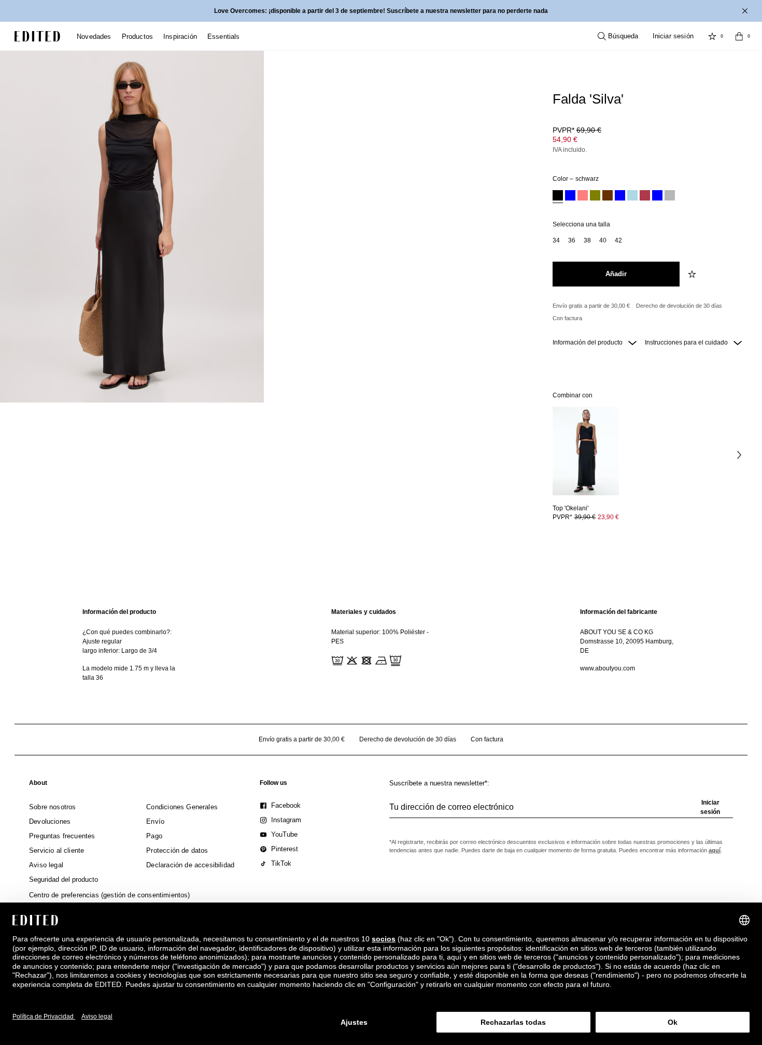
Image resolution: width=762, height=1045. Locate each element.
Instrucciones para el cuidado (687, 342)
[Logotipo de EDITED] (37, 36)
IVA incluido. (570, 149)
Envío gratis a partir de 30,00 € (591, 306)
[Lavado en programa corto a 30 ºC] (336, 659)
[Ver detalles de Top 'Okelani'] (586, 451)
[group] (561, 811)
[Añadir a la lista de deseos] (693, 274)
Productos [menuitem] (137, 36)
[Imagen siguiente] (739, 454)
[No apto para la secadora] (365, 659)
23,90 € (608, 517)
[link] (38, 785)
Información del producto (588, 342)
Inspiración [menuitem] (180, 36)
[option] (558, 196)
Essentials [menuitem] (223, 36)
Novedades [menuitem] (94, 36)
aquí (715, 850)
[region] (132, 644)
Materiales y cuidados (363, 612)
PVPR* (577, 130)
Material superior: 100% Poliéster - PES (380, 636)
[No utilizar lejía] (351, 659)
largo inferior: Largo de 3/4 (119, 650)
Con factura (567, 318)
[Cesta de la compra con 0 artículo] (739, 36)
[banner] (381, 11)
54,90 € (565, 139)
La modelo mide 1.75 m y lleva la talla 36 (128, 673)
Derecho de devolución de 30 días (679, 306)
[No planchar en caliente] (380, 659)
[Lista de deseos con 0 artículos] (712, 36)
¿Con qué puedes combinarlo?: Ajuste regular (127, 636)
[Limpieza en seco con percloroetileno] (394, 659)
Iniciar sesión (673, 36)
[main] (381, 644)
